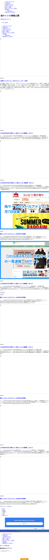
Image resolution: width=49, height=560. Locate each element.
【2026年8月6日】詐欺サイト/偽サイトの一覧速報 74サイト (16, 347)
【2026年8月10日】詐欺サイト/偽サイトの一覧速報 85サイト (17, 182)
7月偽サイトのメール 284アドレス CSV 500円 (14, 80)
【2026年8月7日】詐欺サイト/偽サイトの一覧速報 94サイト (16, 283)
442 (8, 506)
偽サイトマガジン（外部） (9, 32)
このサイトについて (7, 25)
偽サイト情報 (6, 31)
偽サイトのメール (7, 29)
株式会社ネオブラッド (6, 19)
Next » (10, 506)
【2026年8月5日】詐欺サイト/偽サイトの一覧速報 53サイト (16, 447)
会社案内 (5, 33)
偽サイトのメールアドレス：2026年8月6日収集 (13, 297)
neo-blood (35, 528)
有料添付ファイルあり (8, 36)
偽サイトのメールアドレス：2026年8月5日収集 (13, 398)
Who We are (7, 35)
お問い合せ (5, 27)
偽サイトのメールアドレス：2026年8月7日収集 (13, 234)
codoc (43, 528)
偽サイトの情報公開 (4, 545)
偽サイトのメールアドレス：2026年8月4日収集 (13, 498)
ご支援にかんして (7, 28)
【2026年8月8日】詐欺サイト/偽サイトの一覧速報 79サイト (16, 133)
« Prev (1, 506)
